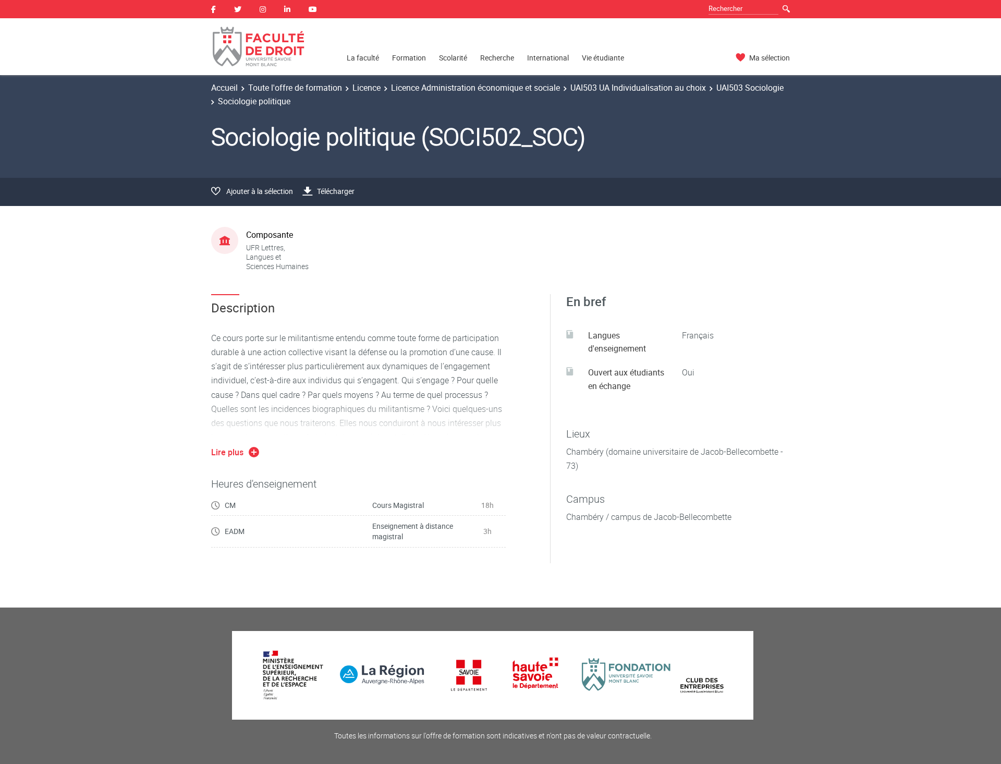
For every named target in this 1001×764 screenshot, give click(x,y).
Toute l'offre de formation (295, 87)
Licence (366, 87)
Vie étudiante (603, 58)
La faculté (363, 58)
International (548, 58)
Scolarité (453, 58)
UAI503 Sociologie (750, 87)
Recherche (497, 58)
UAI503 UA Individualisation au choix (638, 87)
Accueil (224, 87)
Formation (409, 58)
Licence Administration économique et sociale (475, 87)
